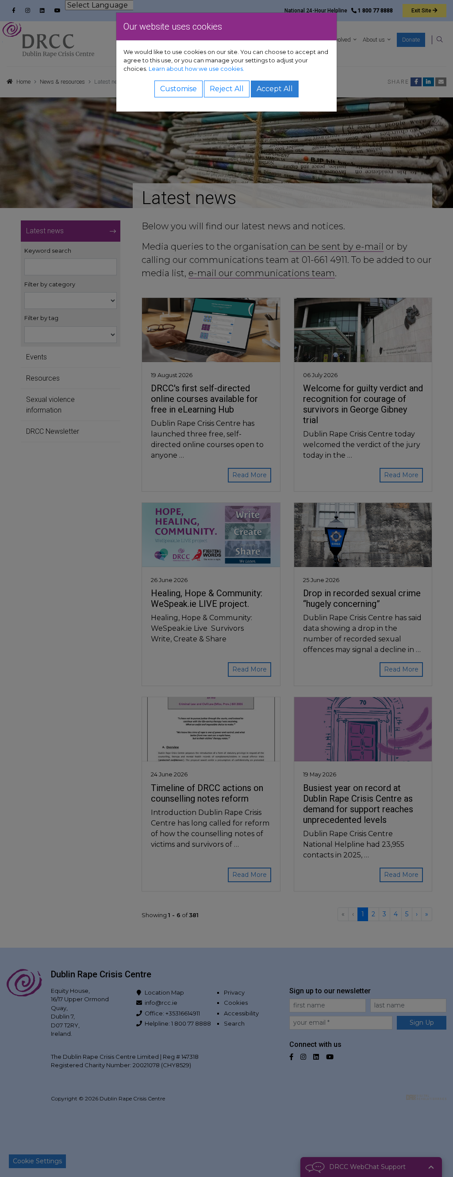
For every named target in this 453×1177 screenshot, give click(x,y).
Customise (178, 89)
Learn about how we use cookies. (196, 69)
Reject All (227, 89)
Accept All (275, 89)
